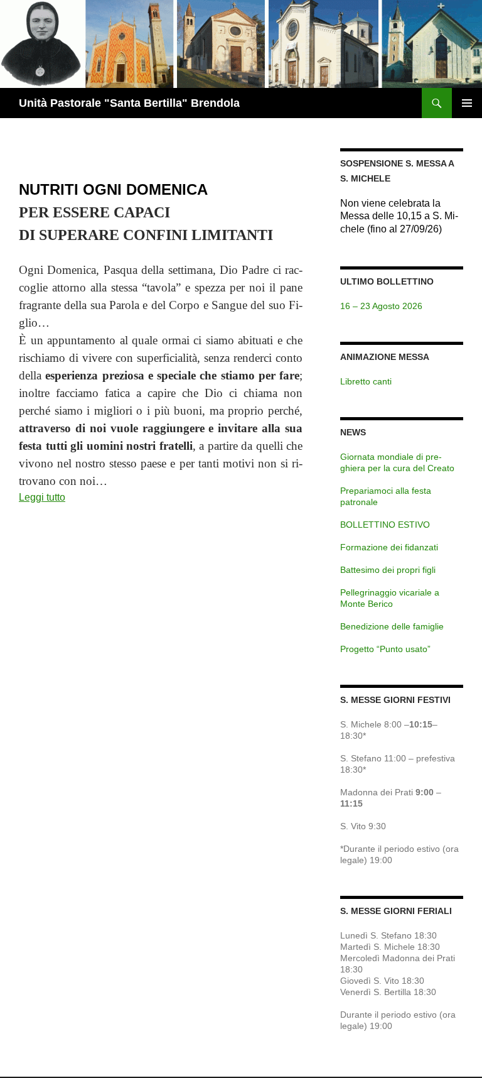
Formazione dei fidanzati (389, 547)
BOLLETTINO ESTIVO (385, 525)
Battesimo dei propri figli (388, 570)
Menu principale (467, 103)
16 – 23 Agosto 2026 (381, 306)
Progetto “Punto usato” (385, 649)
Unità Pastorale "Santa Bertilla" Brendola (129, 103)
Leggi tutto (42, 497)
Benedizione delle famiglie (392, 626)
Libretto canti (366, 381)
